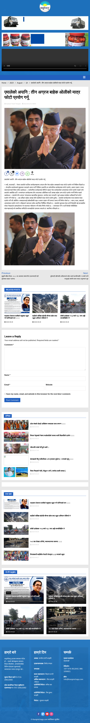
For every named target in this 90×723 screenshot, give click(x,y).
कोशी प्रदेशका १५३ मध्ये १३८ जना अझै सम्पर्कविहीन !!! (47, 529)
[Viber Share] (22, 174)
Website (49, 385)
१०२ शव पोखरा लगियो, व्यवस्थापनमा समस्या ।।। (46, 541)
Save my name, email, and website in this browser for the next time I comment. (38, 394)
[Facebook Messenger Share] (17, 174)
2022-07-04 (35, 450)
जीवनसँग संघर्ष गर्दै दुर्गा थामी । (39, 447)
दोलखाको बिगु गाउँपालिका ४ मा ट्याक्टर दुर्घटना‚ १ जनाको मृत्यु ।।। (51, 459)
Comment (9, 345)
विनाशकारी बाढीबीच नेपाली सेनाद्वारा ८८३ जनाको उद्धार (47, 554)
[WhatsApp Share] (27, 174)
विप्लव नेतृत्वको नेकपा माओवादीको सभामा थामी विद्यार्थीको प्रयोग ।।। (52, 435)
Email (7, 385)
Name (7, 375)
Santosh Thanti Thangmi (13, 104)
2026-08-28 (9, 322)
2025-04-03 (35, 427)
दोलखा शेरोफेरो (53, 625)
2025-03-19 (35, 474)
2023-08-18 (27, 104)
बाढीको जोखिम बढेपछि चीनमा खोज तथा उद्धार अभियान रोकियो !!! (44, 317)
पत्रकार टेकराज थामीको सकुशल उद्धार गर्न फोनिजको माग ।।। (16, 317)
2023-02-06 (35, 462)
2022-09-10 (35, 438)
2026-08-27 (35, 557)
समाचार (34, 104)
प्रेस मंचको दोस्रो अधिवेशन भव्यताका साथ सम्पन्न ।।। (47, 424)
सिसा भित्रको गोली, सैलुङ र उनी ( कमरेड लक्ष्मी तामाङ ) (48, 471)
